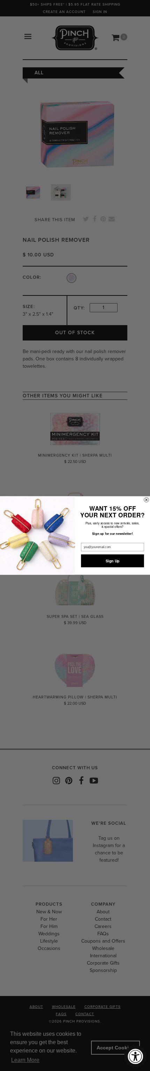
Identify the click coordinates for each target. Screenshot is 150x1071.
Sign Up (113, 560)
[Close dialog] (146, 499)
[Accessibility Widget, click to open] (135, 1056)
